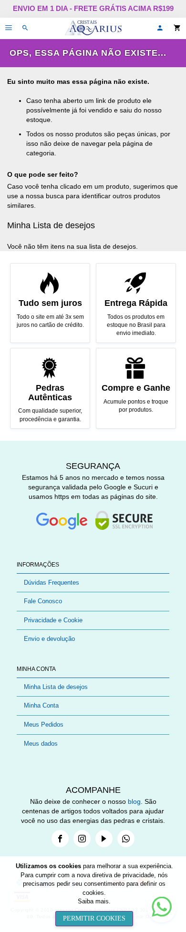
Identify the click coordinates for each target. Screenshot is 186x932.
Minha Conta (41, 705)
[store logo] (93, 28)
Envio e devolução (49, 638)
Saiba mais (93, 901)
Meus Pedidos (43, 724)
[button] (160, 28)
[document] (94, 894)
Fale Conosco (43, 601)
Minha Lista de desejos (56, 686)
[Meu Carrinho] (180, 28)
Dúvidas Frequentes (51, 582)
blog (134, 801)
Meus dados (41, 743)
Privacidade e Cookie (53, 620)
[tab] (93, 565)
